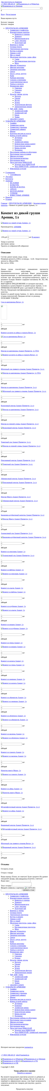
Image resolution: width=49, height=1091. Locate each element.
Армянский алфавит (18, 129)
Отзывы (8, 199)
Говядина (18, 88)
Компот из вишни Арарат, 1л (12, 625)
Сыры (17, 59)
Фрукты (18, 96)
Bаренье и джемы (17, 45)
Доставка (9, 177)
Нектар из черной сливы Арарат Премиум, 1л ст (20, 424)
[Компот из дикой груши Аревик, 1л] (16, 223)
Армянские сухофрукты (19, 30)
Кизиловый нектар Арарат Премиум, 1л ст (17, 406)
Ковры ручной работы (18, 136)
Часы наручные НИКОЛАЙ (21, 162)
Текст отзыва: (6, 886)
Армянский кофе (21, 111)
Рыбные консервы (17, 78)
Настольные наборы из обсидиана (23, 152)
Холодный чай (20, 43)
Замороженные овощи (23, 107)
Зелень (17, 102)
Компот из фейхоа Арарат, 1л (12, 570)
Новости (8, 197)
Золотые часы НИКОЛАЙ (25, 164)
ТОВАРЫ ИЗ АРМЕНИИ (15, 121)
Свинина (18, 90)
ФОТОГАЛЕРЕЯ (16, 191)
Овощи (17, 98)
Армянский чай (21, 113)
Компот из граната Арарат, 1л (12, 752)
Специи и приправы (18, 80)
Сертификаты (15, 175)
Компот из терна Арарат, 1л (11, 643)
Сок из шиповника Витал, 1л (12, 302)
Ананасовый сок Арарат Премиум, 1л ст (16, 533)
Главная (4, 203)
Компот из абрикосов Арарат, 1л (13, 697)
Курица (17, 92)
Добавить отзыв (28, 890)
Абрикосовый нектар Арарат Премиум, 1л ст (18, 479)
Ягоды (17, 100)
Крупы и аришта (16, 51)
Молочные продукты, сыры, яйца (23, 57)
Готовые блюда (16, 47)
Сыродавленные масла (19, 82)
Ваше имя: (5, 881)
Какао (17, 115)
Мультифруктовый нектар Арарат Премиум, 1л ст (20, 807)
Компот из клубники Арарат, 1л (13, 606)
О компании (10, 172)
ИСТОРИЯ (14, 183)
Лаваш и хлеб (15, 53)
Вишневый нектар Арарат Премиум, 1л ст (17, 825)
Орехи (12, 72)
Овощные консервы (18, 69)
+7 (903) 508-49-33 (8, 4)
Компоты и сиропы (22, 34)
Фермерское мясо (16, 86)
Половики (19, 150)
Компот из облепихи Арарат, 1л (13, 716)
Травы (17, 117)
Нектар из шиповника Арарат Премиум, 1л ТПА (20, 351)
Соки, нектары (20, 41)
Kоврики (18, 140)
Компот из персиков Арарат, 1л (13, 552)
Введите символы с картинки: (12, 888)
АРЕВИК (17, 227)
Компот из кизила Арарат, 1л (12, 661)
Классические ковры (23, 146)
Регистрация (11, 14)
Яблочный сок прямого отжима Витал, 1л (17, 843)
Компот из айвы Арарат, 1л (11, 789)
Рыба (12, 76)
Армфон (13, 123)
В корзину (36, 237)
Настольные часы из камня (20, 154)
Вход (3, 14)
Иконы (12, 131)
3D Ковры (18, 138)
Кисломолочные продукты (25, 61)
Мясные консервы (17, 67)
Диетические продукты (19, 49)
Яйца (17, 63)
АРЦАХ (13, 189)
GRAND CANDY (17, 119)
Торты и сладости (17, 84)
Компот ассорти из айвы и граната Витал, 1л (18, 333)
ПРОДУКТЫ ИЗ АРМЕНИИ (16, 28)
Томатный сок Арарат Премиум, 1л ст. (16, 442)
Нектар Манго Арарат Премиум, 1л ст (16, 497)
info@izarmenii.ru (22, 1055)
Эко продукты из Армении (11, 2)
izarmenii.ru (28, 1047)
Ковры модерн (20, 148)
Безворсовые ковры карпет (25, 144)
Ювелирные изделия (18, 169)
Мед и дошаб (15, 55)
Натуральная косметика (19, 158)
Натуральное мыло (17, 160)
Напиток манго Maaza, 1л (11, 770)
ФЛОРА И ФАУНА (17, 187)
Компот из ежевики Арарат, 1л (13, 679)
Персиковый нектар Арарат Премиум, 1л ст (18, 460)
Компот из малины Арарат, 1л (12, 734)
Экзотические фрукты (23, 105)
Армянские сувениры (18, 127)
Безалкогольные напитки (20, 32)
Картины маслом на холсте (20, 133)
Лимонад (18, 36)
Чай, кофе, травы (16, 109)
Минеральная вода (22, 38)
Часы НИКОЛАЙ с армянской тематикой (31, 167)
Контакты (9, 179)
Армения (9, 181)
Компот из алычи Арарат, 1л (12, 588)
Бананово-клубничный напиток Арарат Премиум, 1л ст (22, 515)
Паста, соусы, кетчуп (18, 74)
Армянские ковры (22, 142)
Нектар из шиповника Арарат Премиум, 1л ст (19, 387)
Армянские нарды (17, 125)
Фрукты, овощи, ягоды (19, 94)
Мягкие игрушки (16, 156)
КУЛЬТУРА (14, 185)
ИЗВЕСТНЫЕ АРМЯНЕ (19, 195)
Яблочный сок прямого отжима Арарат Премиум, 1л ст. (22, 369)
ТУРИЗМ (13, 193)
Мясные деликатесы (18, 65)
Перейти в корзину (24, 1073)
